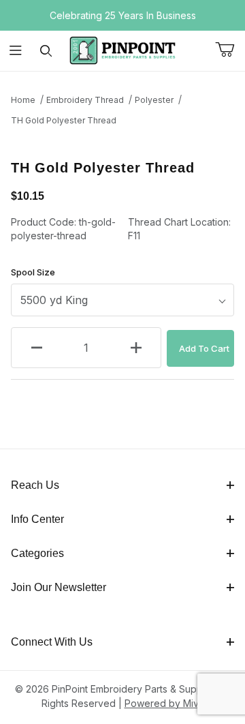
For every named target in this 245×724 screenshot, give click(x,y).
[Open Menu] (15, 51)
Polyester (154, 100)
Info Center (37, 519)
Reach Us (35, 485)
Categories (37, 553)
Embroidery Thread (85, 100)
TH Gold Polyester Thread (63, 120)
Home (23, 100)
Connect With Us (52, 642)
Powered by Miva (164, 703)
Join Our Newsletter (58, 587)
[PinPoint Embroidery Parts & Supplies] (122, 49)
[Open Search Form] (46, 51)
